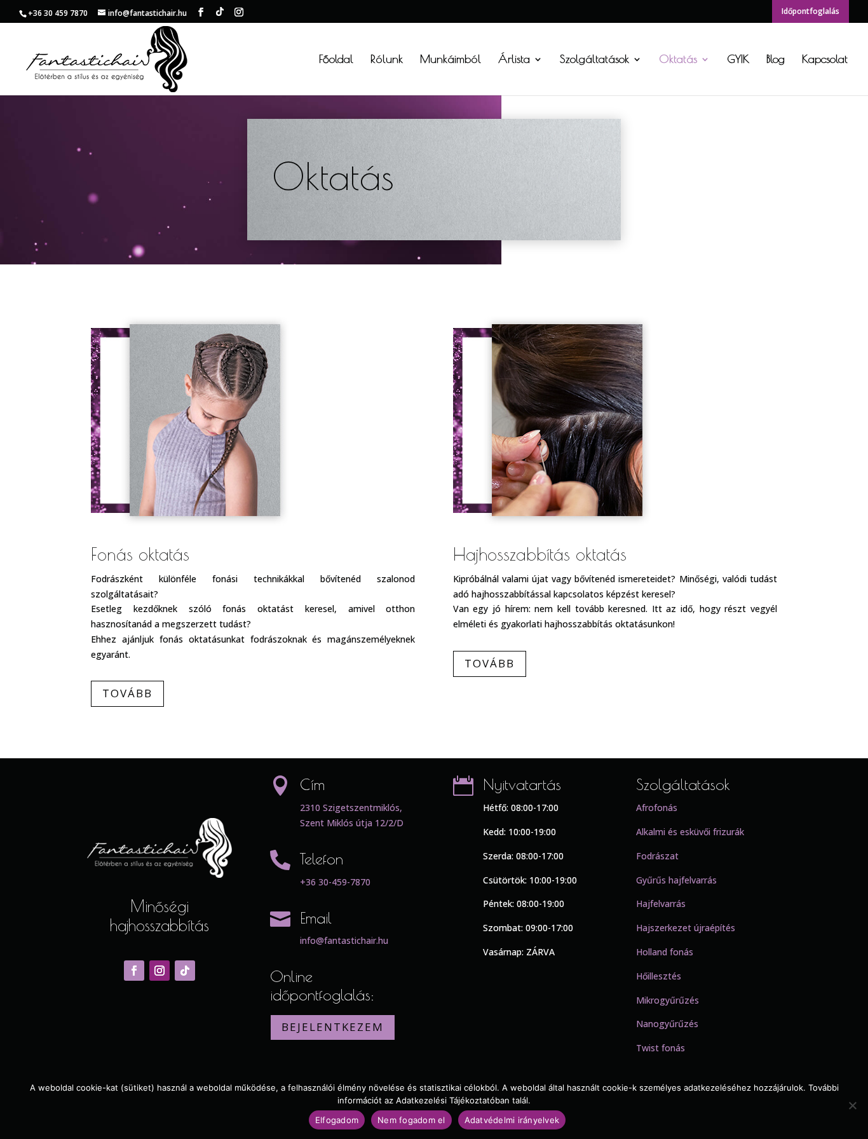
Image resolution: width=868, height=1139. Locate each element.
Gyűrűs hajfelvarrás (676, 880)
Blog (775, 60)
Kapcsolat (825, 60)
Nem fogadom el (411, 1120)
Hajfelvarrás (661, 903)
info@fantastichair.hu (344, 940)
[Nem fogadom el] (852, 1105)
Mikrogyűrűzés (667, 1000)
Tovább (127, 693)
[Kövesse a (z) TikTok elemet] (185, 970)
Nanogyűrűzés (667, 1024)
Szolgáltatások (594, 60)
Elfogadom (336, 1120)
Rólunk (386, 60)
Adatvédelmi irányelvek (512, 1120)
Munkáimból (450, 60)
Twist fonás (660, 1048)
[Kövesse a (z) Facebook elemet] (134, 970)
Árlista (514, 60)
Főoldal (336, 60)
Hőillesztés (658, 976)
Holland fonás (664, 952)
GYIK (738, 60)
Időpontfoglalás (810, 11)
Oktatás (678, 60)
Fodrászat (657, 856)
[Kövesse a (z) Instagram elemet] (159, 970)
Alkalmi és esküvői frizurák (690, 832)
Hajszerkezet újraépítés (685, 928)
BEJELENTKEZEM (332, 1027)
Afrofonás (656, 807)
